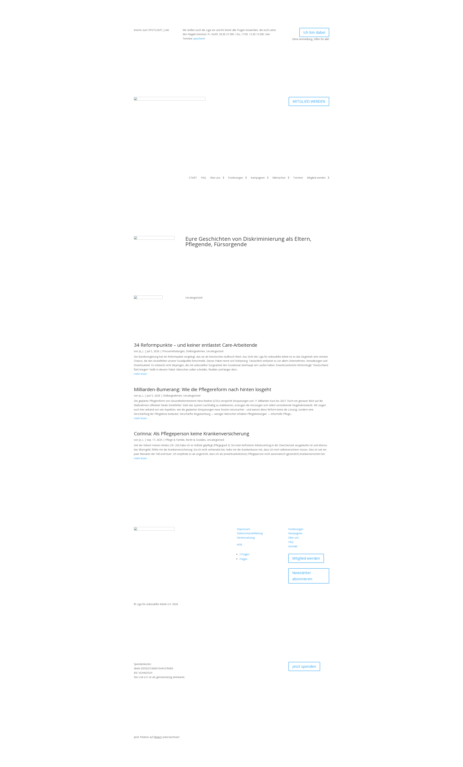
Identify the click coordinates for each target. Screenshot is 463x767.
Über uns (215, 177)
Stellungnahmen (195, 351)
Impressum (243, 529)
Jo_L (141, 351)
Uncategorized (214, 351)
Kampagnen (258, 177)
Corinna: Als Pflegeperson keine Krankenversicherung (191, 433)
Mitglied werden (316, 177)
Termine (298, 177)
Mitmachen (279, 177)
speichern (198, 38)
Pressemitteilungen (173, 351)
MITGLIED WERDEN (309, 101)
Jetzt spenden (304, 666)
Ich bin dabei (314, 32)
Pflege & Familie (174, 439)
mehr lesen (140, 374)
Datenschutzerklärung (250, 533)
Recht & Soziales (196, 439)
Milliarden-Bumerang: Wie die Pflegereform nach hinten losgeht (202, 389)
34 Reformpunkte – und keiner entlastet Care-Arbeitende (195, 345)
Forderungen (235, 177)
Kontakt (293, 546)
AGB (239, 544)
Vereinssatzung (246, 537)
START (193, 177)
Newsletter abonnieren (302, 575)
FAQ (203, 177)
